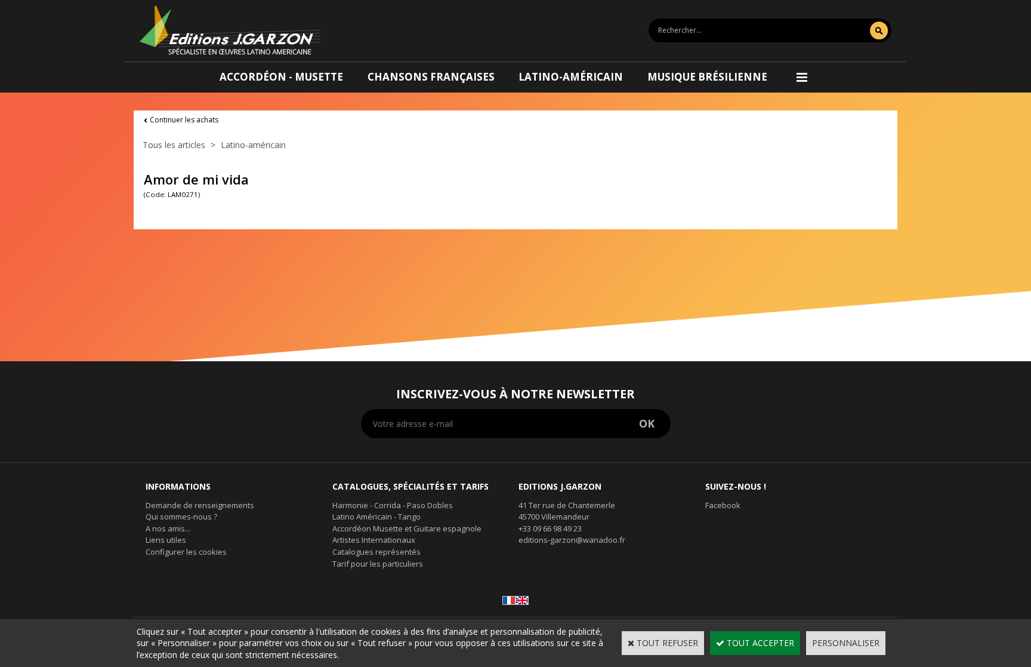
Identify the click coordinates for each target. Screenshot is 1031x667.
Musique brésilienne (707, 77)
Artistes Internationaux (373, 539)
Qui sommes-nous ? (181, 516)
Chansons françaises (431, 77)
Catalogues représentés (376, 551)
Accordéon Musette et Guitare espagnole (406, 528)
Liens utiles (166, 539)
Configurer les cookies (186, 551)
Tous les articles (174, 144)
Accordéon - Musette (281, 77)
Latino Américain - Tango (376, 516)
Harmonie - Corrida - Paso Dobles (392, 505)
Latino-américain (570, 77)
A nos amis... (168, 528)
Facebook (722, 505)
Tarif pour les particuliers (377, 563)
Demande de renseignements (200, 505)
